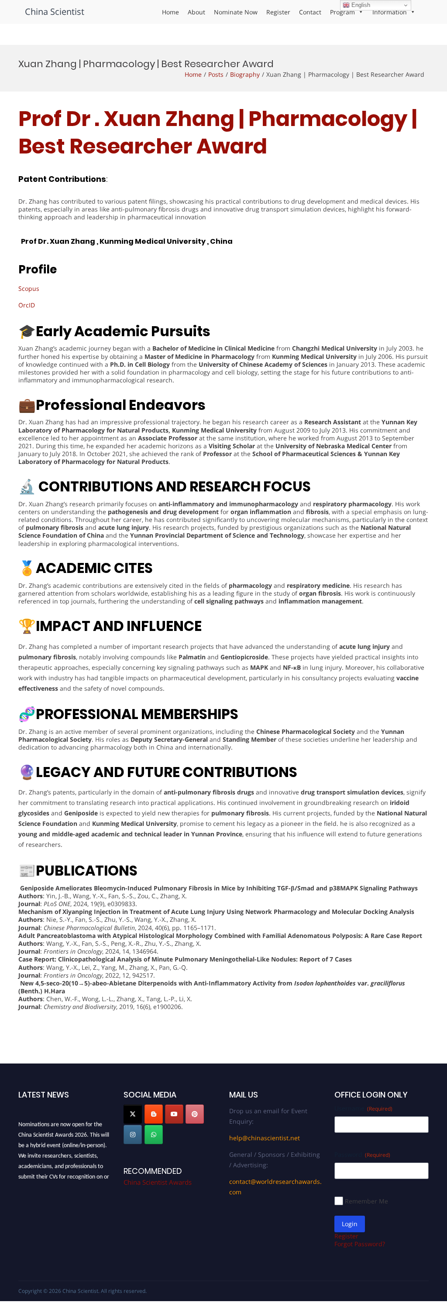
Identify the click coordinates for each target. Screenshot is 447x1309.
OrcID (26, 305)
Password (362, 1154)
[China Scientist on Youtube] (174, 1114)
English (360, 5)
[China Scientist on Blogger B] (153, 1114)
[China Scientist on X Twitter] (133, 1114)
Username (363, 1108)
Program (342, 12)
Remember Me (366, 1201)
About (196, 12)
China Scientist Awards (158, 1182)
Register (278, 12)
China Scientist (54, 11)
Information (389, 12)
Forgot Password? (359, 1244)
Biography (245, 74)
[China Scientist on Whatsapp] (153, 1134)
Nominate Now (236, 12)
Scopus (28, 288)
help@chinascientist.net (264, 1138)
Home (170, 12)
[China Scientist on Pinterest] (195, 1114)
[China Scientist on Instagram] (133, 1134)
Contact (310, 12)
